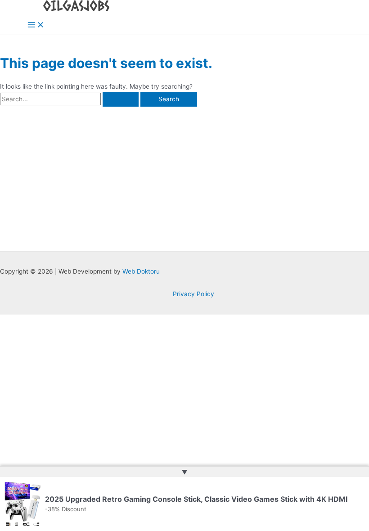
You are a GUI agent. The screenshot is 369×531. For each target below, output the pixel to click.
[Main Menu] (36, 25)
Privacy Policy (193, 293)
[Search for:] (70, 99)
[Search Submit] (121, 99)
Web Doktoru (141, 271)
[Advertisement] (184, 174)
